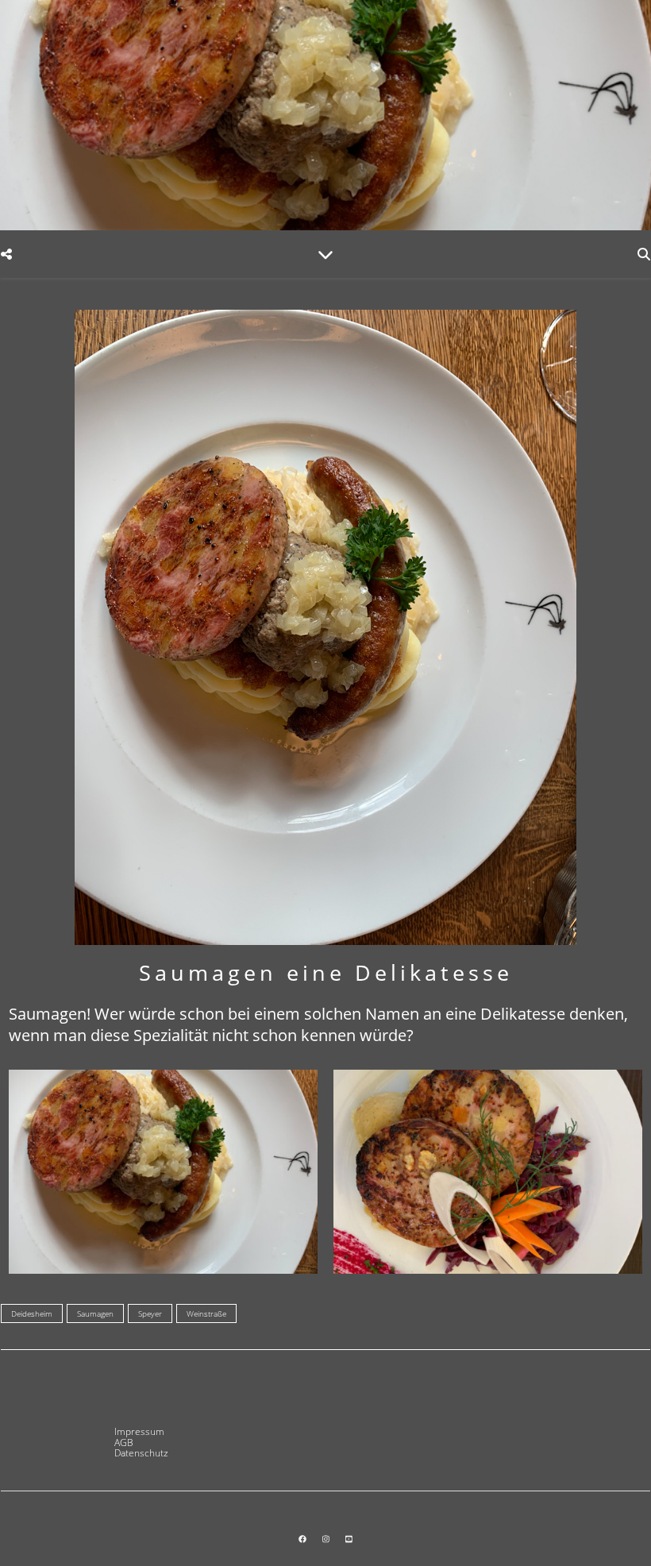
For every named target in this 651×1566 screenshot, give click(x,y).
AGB (123, 1442)
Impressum (139, 1431)
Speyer (150, 1313)
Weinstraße (206, 1313)
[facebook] (304, 1539)
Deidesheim (31, 1313)
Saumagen (95, 1313)
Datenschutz (141, 1453)
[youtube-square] (348, 1539)
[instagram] (327, 1539)
